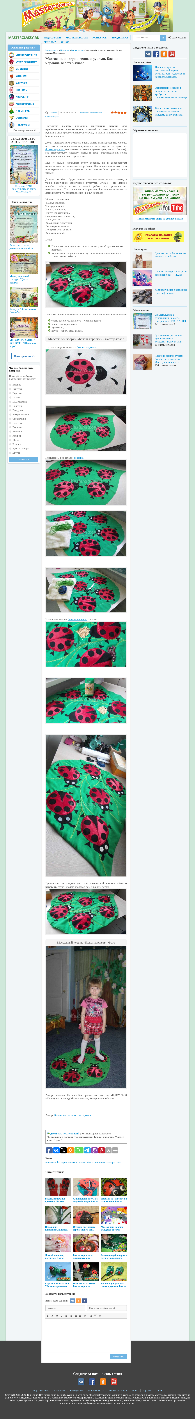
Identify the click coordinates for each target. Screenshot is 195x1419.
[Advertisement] (86, 89)
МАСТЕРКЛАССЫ (77, 37)
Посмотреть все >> (24, 356)
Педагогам (83, 112)
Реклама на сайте (118, 1390)
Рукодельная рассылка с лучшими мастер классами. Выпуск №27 (169, 338)
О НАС (65, 42)
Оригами (22, 117)
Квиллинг (22, 96)
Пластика (17, 423)
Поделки (17, 393)
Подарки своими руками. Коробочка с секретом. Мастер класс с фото (169, 359)
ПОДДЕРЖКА (120, 37)
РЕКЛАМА (50, 42)
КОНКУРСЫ (99, 37)
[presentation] (48, 1315)
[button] (48, 1315)
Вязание (21, 75)
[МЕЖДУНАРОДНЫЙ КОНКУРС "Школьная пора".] (23, 326)
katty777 (53, 112)
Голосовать (23, 459)
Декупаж (21, 82)
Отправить (118, 1356)
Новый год (23, 110)
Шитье (16, 440)
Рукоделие (17, 410)
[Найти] (163, 38)
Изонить (21, 89)
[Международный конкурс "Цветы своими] (23, 262)
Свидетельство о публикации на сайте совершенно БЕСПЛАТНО (170, 318)
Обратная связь (41, 1390)
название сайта (23, 37)
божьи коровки (55, 149)
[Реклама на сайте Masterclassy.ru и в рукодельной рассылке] (158, 241)
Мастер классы (96, 1390)
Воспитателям (95, 112)
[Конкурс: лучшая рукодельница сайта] (23, 214)
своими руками (77, 1162)
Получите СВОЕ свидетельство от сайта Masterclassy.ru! (24, 189)
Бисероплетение (26, 54)
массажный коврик (56, 1162)
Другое (16, 452)
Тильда (16, 397)
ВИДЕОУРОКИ (52, 37)
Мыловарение (25, 103)
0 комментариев (52, 116)
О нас (135, 1390)
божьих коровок (86, 347)
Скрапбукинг (19, 418)
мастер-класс (113, 1162)
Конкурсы (59, 1390)
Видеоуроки (76, 1390)
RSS (160, 1390)
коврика (78, 457)
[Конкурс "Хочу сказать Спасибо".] (23, 296)
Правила (147, 1390)
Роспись (16, 444)
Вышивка (22, 68)
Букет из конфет (26, 61)
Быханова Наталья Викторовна (72, 1115)
